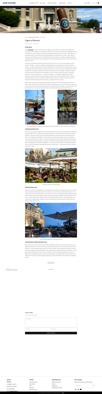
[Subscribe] (93, 385)
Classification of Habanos (57, 387)
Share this (51, 269)
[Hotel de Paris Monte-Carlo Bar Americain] (51, 220)
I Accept (63, 392)
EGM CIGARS (42, 3)
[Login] (92, 3)
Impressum (31, 387)
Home (26, 37)
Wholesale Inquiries (33, 389)
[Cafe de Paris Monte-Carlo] (51, 165)
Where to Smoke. (51, 262)
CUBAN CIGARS (62, 3)
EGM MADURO (32, 3)
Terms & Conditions (33, 382)
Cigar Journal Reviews (56, 382)
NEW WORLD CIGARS (52, 3)
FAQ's (30, 385)
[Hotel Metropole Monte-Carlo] (51, 107)
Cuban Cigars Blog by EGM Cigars (33, 37)
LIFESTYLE (69, 3)
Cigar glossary (55, 385)
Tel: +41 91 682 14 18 (11, 388)
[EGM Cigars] (9, 3)
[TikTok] (78, 389)
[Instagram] (75, 389)
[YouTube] (81, 389)
